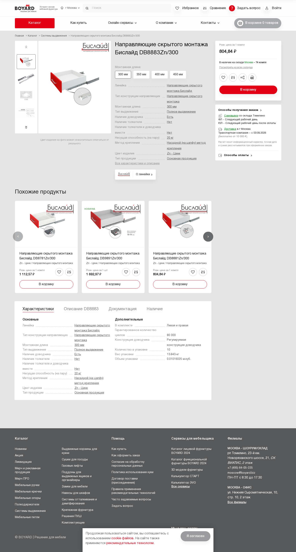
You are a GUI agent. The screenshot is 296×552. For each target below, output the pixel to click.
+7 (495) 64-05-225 (240, 468)
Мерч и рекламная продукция (27, 470)
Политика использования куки (132, 472)
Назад (18, 236)
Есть (170, 117)
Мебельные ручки (27, 485)
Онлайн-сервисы (120, 23)
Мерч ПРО (22, 479)
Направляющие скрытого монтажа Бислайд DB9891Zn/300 (112, 256)
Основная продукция (182, 158)
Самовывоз (231, 116)
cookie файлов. (122, 538)
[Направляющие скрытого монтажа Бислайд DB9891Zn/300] (113, 246)
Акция (19, 455)
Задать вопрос (122, 506)
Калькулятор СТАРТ (185, 476)
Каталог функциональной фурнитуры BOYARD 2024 (189, 461)
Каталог (34, 23)
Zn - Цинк (173, 153)
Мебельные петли (27, 517)
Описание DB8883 (81, 309)
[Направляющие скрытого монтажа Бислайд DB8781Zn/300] (46, 246)
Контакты (208, 23)
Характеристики (38, 309)
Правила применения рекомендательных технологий (133, 491)
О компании (164, 23)
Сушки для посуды (75, 459)
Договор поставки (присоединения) (125, 481)
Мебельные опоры (28, 498)
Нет (169, 122)
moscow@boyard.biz (241, 473)
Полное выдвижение (181, 112)
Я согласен (195, 536)
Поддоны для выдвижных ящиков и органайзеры (77, 476)
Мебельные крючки (28, 491)
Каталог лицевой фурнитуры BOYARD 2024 (191, 451)
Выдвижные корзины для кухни (79, 451)
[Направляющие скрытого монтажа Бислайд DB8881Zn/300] (180, 246)
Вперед (208, 236)
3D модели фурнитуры (187, 470)
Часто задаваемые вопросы (131, 499)
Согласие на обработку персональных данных (128, 464)
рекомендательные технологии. (130, 543)
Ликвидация (23, 462)
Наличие (155, 309)
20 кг (170, 138)
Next (26, 127)
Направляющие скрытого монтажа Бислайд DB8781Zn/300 (45, 256)
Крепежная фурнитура (77, 510)
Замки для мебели (75, 486)
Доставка (230, 129)
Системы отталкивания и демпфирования (79, 501)
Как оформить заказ (126, 455)
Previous (26, 47)
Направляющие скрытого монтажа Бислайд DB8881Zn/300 (179, 256)
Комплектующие (73, 523)
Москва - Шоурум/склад (248, 448)
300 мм (172, 107)
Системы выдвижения (30, 511)
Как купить (78, 23)
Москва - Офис (239, 487)
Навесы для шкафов (76, 493)
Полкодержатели (27, 504)
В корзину (248, 89)
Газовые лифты (72, 466)
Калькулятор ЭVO (183, 483)
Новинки (21, 449)
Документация (123, 309)
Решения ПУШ (72, 516)
